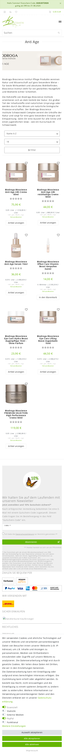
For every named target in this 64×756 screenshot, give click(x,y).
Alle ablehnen (32, 744)
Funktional (12, 722)
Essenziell (12, 707)
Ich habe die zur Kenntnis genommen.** (31, 534)
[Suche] (59, 33)
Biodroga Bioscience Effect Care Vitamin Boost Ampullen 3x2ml (48, 265)
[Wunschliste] (16, 12)
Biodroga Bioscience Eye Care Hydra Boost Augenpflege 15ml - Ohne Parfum (16, 339)
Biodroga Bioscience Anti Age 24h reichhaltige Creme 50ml (48, 193)
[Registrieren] (10, 12)
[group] (16, 245)
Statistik (11, 711)
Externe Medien (15, 714)
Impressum (8, 633)
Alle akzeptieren (32, 738)
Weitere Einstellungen (14, 726)
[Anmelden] (4, 12)
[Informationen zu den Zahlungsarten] (8, 581)
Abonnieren (31, 542)
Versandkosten (16, 217)
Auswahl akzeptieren (32, 732)
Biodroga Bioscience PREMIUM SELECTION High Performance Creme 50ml (16, 414)
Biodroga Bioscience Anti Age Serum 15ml (16, 262)
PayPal (10, 718)
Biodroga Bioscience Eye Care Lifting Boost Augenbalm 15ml (48, 339)
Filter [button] (33, 150)
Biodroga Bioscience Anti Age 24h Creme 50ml (16, 192)
